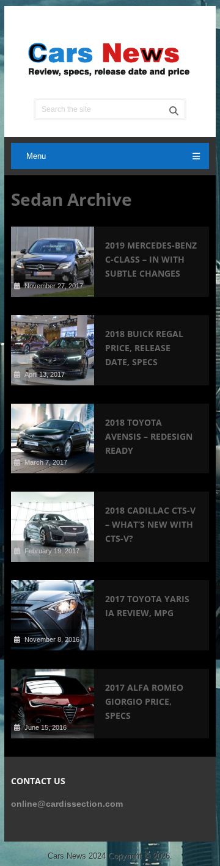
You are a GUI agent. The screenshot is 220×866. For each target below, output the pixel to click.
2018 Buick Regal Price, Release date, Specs (144, 348)
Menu (36, 156)
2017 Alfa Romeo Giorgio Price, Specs (144, 701)
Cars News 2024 (77, 856)
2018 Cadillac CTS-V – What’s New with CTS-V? (150, 524)
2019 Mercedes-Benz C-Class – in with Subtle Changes (151, 259)
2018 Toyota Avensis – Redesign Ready (149, 436)
